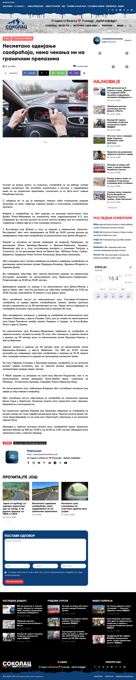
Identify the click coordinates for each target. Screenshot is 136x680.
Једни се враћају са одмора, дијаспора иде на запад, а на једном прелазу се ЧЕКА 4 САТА (14, 508)
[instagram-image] (99, 53)
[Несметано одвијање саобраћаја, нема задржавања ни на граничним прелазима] (45, 491)
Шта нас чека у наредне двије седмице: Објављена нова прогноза (119, 139)
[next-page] (8, 522)
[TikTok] (124, 10)
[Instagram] (112, 10)
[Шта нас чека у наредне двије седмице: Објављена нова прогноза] (99, 139)
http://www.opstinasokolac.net (42, 454)
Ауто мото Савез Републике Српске (29, 443)
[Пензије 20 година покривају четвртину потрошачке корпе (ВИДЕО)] (99, 123)
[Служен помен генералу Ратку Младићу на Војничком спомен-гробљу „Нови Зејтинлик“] (99, 195)
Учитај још (112, 208)
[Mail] (39, 462)
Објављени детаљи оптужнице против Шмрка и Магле (116, 108)
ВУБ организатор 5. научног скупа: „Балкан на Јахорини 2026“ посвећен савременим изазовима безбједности (119, 92)
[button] (130, 25)
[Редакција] (15, 457)
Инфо (6, 39)
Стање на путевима (22, 39)
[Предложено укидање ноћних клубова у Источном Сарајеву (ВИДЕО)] (54, 622)
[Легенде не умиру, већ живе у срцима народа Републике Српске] (99, 168)
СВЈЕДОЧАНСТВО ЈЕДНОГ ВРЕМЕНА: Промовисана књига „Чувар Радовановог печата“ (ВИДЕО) (119, 639)
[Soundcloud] (116, 10)
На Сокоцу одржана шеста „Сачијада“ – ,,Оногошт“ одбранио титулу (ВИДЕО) (119, 608)
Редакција (34, 450)
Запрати (128, 40)
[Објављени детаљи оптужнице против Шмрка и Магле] (99, 109)
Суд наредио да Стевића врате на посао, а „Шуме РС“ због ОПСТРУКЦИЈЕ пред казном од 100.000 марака (75, 634)
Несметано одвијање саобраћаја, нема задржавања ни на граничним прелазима (44, 507)
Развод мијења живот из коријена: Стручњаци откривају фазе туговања (120, 180)
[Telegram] (120, 10)
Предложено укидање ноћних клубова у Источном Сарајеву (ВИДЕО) (75, 621)
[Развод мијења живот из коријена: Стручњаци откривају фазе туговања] (99, 181)
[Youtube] (131, 10)
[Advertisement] (45, 162)
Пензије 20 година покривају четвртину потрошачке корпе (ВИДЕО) (117, 123)
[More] (84, 73)
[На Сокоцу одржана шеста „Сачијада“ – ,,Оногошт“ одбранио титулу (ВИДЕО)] (98, 609)
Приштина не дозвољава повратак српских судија (120, 153)
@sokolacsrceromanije (112, 39)
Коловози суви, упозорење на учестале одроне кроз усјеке (74, 507)
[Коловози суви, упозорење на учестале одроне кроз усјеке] (74, 491)
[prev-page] (4, 522)
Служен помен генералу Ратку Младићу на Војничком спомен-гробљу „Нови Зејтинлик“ (119, 195)
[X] (127, 10)
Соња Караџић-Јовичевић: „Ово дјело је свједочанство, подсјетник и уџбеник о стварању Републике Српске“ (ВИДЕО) (120, 623)
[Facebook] (108, 10)
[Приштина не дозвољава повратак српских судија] (99, 155)
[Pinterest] (44, 463)
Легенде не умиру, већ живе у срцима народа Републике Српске (118, 167)
